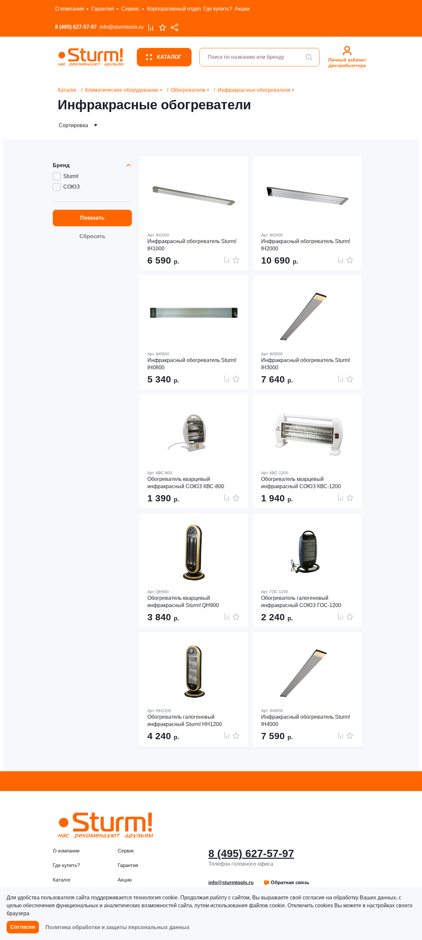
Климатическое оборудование (122, 90)
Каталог (67, 90)
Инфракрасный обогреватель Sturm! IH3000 (305, 363)
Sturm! (70, 176)
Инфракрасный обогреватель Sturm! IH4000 (305, 720)
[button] (286, 882)
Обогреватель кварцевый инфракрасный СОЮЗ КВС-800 (185, 482)
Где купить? (217, 9)
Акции (242, 9)
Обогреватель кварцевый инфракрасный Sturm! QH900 (183, 601)
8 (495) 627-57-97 (76, 27)
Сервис (130, 9)
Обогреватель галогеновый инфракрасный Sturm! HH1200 (184, 720)
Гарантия (102, 9)
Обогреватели (188, 90)
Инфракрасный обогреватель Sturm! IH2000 (305, 244)
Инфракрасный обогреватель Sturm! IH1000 (191, 244)
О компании (69, 9)
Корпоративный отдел (174, 9)
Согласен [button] (22, 927)
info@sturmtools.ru (121, 27)
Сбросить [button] (92, 236)
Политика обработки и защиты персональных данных (117, 927)
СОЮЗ (71, 187)
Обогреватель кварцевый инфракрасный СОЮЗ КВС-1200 (301, 482)
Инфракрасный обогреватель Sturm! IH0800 (191, 363)
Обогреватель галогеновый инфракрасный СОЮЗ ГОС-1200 (301, 601)
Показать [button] (92, 218)
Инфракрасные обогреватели (254, 90)
